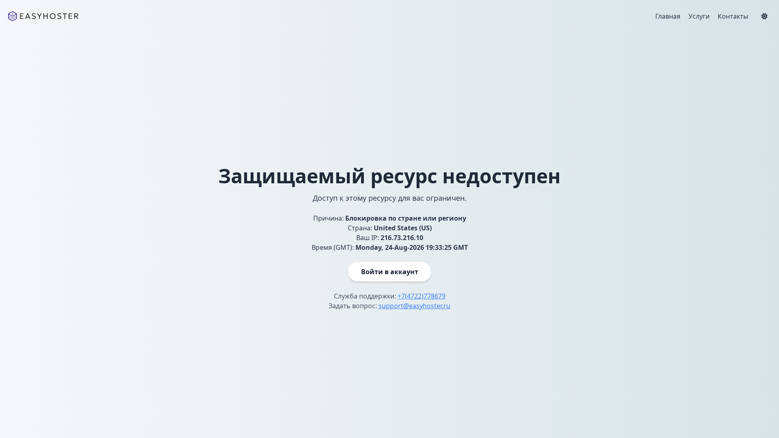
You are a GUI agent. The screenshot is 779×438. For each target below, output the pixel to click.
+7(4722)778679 (421, 296)
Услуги (699, 16)
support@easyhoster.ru (414, 305)
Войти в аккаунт (389, 271)
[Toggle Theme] (764, 16)
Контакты (733, 16)
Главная (667, 16)
